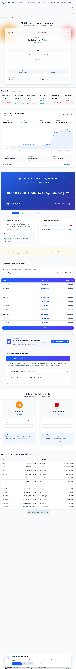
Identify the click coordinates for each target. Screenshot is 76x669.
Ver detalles (66, 273)
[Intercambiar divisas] (38, 32)
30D (63, 114)
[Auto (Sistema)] (72, 11)
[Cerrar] (68, 660)
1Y (71, 114)
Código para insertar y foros (47, 213)
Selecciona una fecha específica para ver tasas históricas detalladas (20, 269)
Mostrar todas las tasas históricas (38, 328)
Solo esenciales (28, 664)
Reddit (35, 213)
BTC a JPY (7, 17)
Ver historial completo (66, 164)
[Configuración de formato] (72, 7)
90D (68, 114)
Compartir (15, 213)
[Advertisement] (38, 10)
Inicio (2, 17)
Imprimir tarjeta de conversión (39, 512)
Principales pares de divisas (34, 2)
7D (59, 114)
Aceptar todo (17, 664)
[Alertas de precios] (73, 2)
